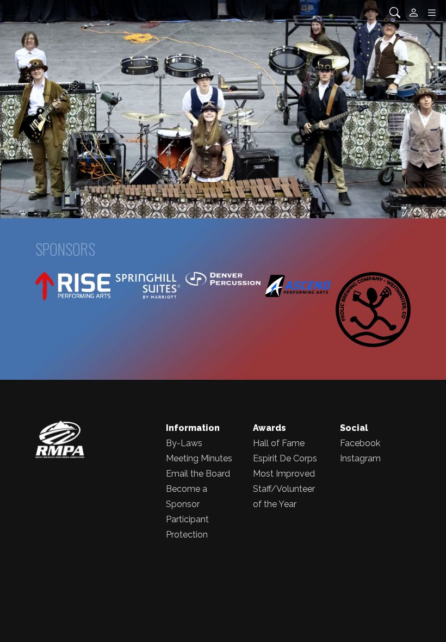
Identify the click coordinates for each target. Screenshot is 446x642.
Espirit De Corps (285, 458)
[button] (33, 109)
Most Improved (284, 473)
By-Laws (184, 443)
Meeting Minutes (199, 458)
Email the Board (198, 473)
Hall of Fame (279, 443)
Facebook (360, 443)
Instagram (360, 458)
